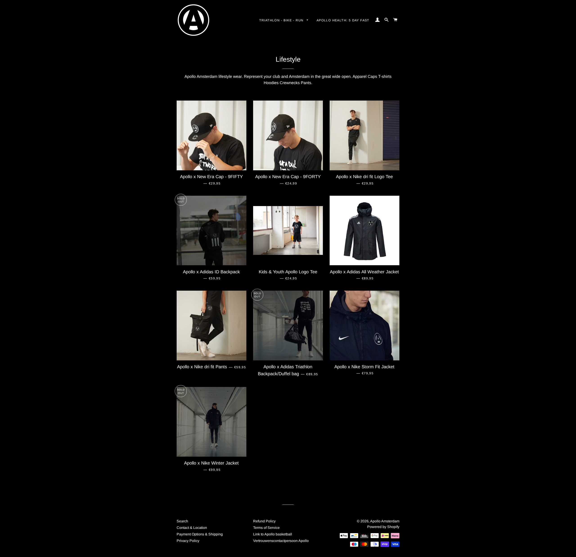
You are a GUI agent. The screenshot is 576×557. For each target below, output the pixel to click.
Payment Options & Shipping (200, 534)
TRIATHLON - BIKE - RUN (282, 20)
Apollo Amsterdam (384, 521)
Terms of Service (266, 528)
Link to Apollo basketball (272, 534)
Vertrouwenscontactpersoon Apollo (281, 541)
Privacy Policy (188, 541)
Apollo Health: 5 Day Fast (343, 20)
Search (182, 521)
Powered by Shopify (383, 527)
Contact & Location (192, 528)
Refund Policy (264, 521)
